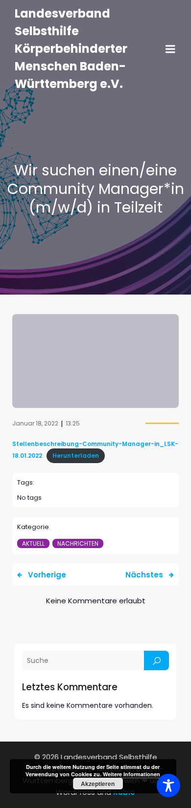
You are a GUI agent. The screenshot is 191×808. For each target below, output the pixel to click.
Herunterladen (75, 455)
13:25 (73, 423)
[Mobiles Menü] (170, 49)
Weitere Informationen (131, 774)
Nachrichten (77, 543)
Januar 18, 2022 (35, 423)
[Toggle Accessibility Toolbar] (168, 785)
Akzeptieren (98, 783)
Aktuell (33, 543)
